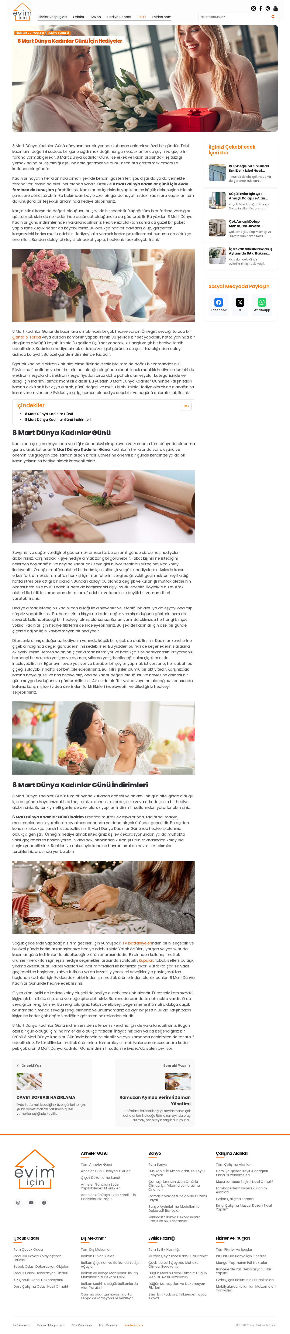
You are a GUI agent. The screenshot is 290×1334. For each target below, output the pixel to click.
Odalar (78, 17)
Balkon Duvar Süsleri (97, 1256)
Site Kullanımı (82, 1325)
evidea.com (134, 1325)
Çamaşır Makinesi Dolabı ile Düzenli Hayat (177, 1198)
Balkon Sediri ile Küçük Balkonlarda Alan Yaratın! (109, 1286)
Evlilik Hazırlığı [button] (161, 1238)
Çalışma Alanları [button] (232, 1153)
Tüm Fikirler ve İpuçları (234, 1250)
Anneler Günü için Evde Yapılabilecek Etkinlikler (100, 1186)
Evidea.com (161, 17)
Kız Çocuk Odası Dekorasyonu (38, 1280)
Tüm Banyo (157, 1164)
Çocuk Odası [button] (26, 1238)
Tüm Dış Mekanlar (96, 1250)
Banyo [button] (154, 1153)
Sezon (96, 17)
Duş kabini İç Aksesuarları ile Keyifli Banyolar (176, 1173)
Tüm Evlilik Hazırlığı (164, 1250)
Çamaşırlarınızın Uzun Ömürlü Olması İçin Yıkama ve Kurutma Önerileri (174, 1186)
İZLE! (142, 17)
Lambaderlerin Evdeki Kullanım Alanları (241, 1190)
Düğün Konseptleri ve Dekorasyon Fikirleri (176, 1286)
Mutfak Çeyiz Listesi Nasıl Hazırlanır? (178, 1256)
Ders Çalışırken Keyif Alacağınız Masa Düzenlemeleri (242, 1173)
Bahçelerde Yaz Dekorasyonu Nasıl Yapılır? (244, 1271)
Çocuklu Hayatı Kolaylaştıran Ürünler (37, 1258)
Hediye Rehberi (119, 17)
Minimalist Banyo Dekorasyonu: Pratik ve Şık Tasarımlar (174, 1219)
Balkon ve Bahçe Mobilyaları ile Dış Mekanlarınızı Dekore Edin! (109, 1275)
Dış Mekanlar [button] (93, 1238)
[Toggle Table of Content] (184, 406)
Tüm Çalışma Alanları (234, 1164)
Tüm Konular (108, 1325)
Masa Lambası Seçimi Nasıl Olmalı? (244, 1182)
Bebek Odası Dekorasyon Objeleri (41, 1267)
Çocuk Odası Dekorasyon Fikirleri (40, 1273)
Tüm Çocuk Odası (28, 1250)
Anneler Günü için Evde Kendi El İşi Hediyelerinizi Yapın (108, 1197)
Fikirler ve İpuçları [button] (233, 1238)
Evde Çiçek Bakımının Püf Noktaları (245, 1280)
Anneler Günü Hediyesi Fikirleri (106, 1171)
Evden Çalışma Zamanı (235, 1199)
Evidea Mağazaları (51, 1325)
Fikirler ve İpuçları (52, 17)
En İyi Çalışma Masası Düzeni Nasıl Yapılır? (244, 1208)
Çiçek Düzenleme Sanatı (101, 1178)
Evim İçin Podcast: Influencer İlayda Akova (177, 1296)
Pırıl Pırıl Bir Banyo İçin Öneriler (241, 1256)
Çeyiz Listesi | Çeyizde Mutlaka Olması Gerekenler (173, 1265)
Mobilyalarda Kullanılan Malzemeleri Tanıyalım (246, 1289)
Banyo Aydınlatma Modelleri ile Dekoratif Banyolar (174, 1209)
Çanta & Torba (26, 337)
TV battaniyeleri (137, 943)
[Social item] (253, 8)
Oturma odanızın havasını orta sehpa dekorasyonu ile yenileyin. (107, 1296)
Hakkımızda (22, 1325)
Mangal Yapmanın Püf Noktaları (242, 1263)
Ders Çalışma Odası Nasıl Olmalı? (41, 1286)
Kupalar (146, 960)
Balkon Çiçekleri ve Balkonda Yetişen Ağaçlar (111, 1265)
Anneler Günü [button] (94, 1153)
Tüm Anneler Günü (96, 1164)
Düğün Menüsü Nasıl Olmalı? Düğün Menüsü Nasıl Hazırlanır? (177, 1275)
